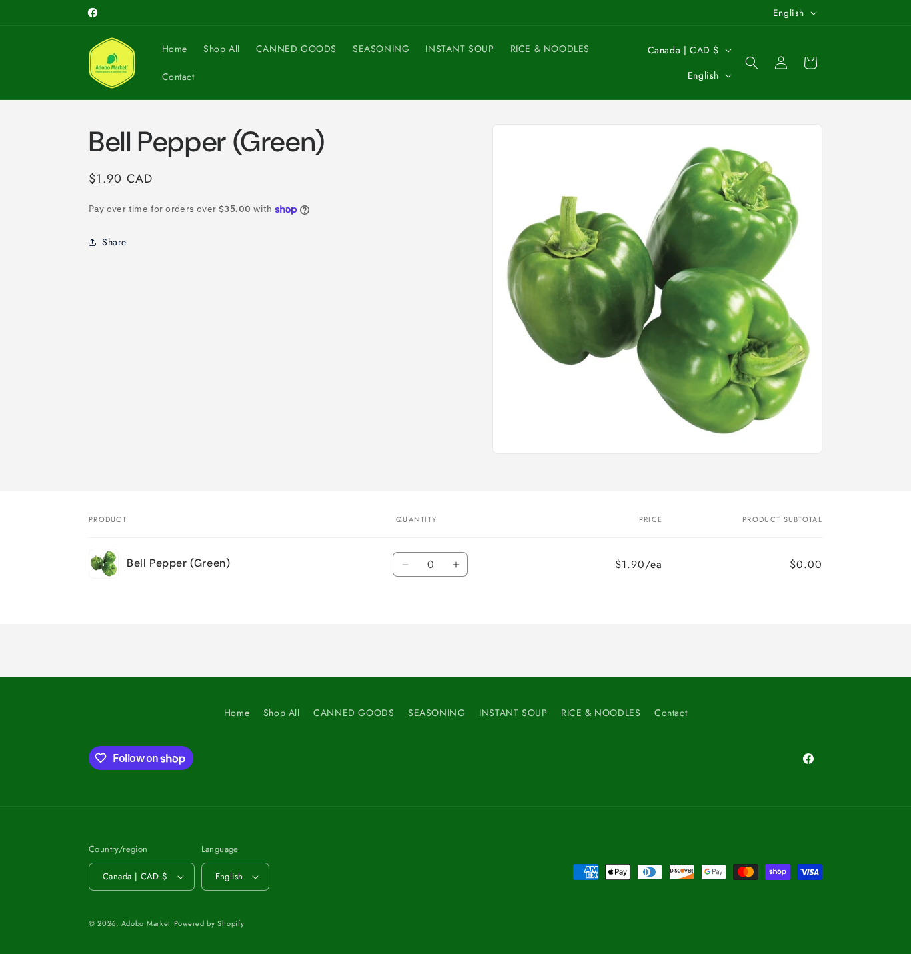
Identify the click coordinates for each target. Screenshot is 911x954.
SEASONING (436, 712)
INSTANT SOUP (513, 712)
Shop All (281, 712)
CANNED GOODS (353, 712)
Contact (670, 712)
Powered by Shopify (209, 923)
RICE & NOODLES (600, 712)
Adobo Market (146, 923)
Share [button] (114, 242)
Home (236, 712)
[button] (751, 62)
